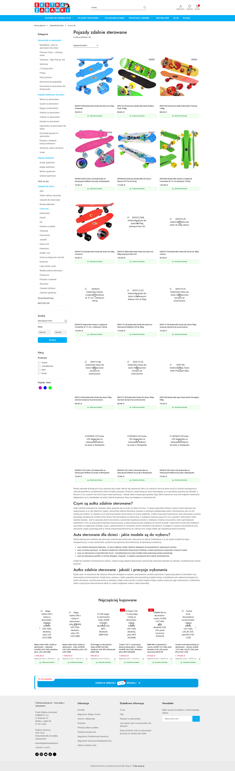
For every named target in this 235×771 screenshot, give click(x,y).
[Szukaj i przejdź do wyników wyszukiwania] (145, 7)
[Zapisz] (196, 719)
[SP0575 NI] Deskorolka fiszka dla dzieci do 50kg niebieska (94, 107)
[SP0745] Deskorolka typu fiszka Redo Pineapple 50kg (179, 398)
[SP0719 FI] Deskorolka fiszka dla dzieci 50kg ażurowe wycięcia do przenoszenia (178, 326)
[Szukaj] (66, 321)
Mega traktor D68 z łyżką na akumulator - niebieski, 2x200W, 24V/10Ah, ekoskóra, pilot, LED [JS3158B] (46, 648)
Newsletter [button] (168, 703)
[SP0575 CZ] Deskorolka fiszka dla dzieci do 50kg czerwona (94, 253)
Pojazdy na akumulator (130, 719)
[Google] (54, 754)
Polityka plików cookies (88, 727)
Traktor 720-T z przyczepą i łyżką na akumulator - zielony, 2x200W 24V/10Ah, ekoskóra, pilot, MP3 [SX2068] (131, 648)
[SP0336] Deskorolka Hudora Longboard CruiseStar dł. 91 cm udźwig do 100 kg (176, 180)
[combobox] (86, 45)
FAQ (121, 714)
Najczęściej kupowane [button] (117, 600)
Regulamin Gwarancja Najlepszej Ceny (95, 741)
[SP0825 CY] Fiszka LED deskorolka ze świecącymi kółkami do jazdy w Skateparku (92, 471)
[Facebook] (37, 754)
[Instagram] (41, 754)
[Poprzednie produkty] (39, 627)
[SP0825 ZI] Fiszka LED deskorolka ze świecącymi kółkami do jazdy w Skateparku (177, 471)
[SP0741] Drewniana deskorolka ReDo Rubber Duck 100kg (135, 107)
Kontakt (81, 710)
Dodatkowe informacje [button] (132, 703)
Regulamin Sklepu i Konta (89, 714)
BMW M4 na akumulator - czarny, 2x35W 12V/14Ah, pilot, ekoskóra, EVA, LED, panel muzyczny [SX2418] (159, 648)
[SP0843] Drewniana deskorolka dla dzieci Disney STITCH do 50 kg (134, 180)
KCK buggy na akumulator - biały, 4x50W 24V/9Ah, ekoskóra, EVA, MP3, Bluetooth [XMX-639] (103, 648)
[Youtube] (45, 754)
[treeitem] (52, 40)
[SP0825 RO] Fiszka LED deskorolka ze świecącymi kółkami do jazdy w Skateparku (92, 180)
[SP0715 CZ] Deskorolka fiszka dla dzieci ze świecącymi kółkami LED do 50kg (134, 326)
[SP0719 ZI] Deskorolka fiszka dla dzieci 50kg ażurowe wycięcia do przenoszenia (135, 398)
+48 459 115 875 (42, 747)
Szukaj (52, 340)
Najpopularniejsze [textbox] (80, 45)
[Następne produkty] (195, 627)
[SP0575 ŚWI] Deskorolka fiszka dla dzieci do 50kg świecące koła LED (135, 253)
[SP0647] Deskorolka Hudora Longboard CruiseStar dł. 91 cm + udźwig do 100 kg (91, 326)
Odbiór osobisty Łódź (87, 745)
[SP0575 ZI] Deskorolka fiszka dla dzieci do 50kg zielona (179, 253)
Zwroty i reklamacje (86, 719)
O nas (122, 710)
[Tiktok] (50, 754)
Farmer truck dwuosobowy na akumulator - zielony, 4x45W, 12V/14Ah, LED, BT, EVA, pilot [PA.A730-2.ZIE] (187, 648)
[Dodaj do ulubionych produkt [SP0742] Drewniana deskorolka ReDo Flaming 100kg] (196, 53)
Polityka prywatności (87, 732)
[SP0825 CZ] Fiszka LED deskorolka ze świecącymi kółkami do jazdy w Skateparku (134, 471)
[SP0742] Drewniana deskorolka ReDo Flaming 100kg (178, 107)
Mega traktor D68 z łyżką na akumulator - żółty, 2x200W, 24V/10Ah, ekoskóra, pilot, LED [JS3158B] (75, 648)
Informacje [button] (83, 703)
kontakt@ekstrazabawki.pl (46, 743)
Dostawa (81, 723)
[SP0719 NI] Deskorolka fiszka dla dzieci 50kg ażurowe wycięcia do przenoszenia (93, 398)
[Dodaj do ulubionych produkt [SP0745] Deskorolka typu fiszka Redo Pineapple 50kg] (196, 344)
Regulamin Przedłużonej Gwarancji (93, 736)
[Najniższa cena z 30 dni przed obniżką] (58, 659)
